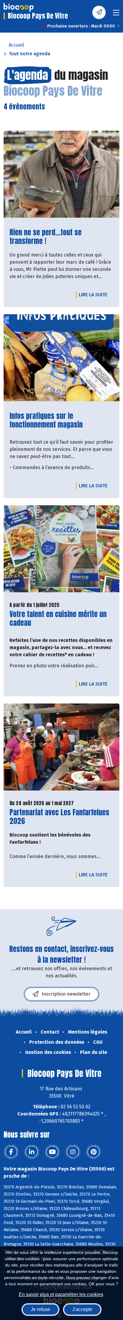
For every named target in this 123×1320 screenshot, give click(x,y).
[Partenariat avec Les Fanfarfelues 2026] (61, 747)
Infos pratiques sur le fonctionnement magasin (50, 420)
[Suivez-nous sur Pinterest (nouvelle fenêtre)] (93, 1151)
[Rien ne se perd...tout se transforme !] (61, 174)
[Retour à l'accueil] (18, 7)
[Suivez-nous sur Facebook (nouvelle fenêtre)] (11, 1151)
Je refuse (40, 1309)
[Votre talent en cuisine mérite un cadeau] (61, 548)
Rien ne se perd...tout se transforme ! (50, 236)
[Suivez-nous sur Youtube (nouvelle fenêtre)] (52, 1151)
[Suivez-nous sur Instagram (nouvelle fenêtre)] (72, 1151)
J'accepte (82, 1309)
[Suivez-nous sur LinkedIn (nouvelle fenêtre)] (31, 1151)
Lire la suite (94, 294)
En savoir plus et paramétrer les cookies (61, 1294)
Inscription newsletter (65, 994)
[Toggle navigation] (116, 14)
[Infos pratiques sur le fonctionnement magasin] (61, 357)
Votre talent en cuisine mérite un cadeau (58, 618)
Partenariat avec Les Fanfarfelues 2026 (59, 816)
